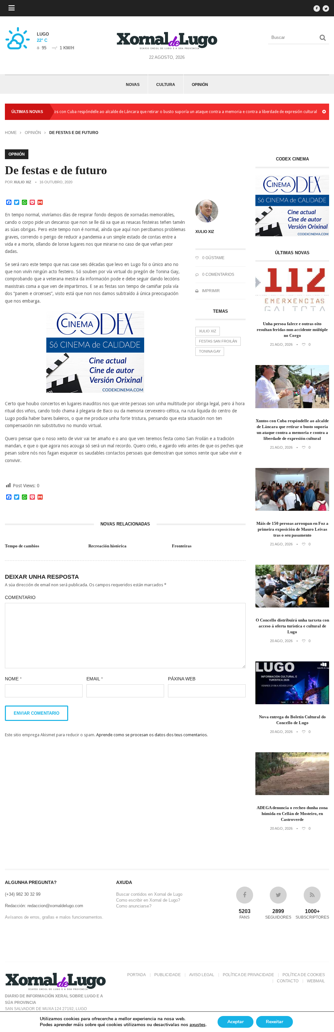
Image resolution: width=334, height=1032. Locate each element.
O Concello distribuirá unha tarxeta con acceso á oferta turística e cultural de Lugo (292, 626)
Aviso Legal (201, 975)
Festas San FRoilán (218, 341)
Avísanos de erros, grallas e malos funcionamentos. (54, 917)
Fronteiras (181, 545)
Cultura (165, 84)
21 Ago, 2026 (281, 344)
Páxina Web (181, 678)
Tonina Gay (209, 351)
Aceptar (235, 1022)
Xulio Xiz (22, 182)
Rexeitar (274, 1022)
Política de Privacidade (248, 975)
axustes (197, 1025)
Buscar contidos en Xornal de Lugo (149, 894)
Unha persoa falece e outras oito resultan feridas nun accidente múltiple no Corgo (292, 329)
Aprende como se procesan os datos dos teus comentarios (151, 734)
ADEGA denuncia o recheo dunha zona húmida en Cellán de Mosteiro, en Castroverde (292, 813)
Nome (13, 678)
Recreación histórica (107, 545)
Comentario (20, 597)
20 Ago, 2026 (281, 641)
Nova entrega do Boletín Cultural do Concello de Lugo (292, 719)
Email (94, 678)
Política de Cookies (303, 975)
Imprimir (210, 291)
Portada (136, 975)
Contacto (287, 981)
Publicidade (167, 975)
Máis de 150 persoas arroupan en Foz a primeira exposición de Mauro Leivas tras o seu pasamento (292, 529)
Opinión (200, 84)
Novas (133, 84)
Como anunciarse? (133, 906)
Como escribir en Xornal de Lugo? (148, 900)
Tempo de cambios (22, 545)
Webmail (316, 981)
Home (11, 132)
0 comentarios (217, 274)
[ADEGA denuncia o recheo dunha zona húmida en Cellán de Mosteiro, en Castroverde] (292, 793)
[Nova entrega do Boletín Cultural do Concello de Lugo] (292, 702)
